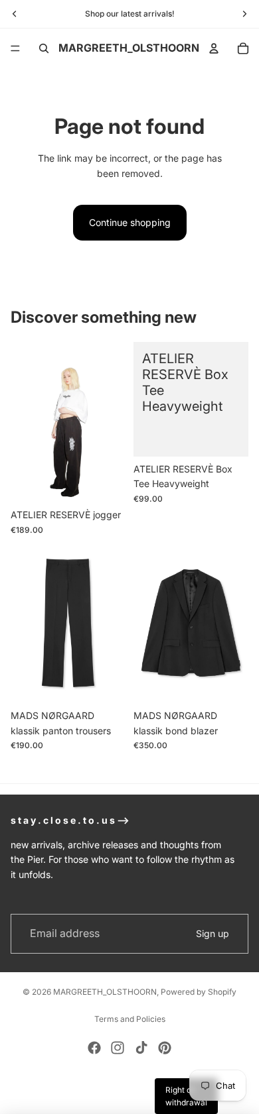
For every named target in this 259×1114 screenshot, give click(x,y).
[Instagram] (118, 1048)
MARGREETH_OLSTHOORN (105, 992)
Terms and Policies (129, 1019)
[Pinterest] (165, 1048)
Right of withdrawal (186, 1096)
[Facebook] (94, 1048)
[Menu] (15, 48)
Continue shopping (130, 222)
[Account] (213, 48)
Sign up (212, 933)
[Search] (43, 48)
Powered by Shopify (198, 992)
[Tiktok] (141, 1048)
